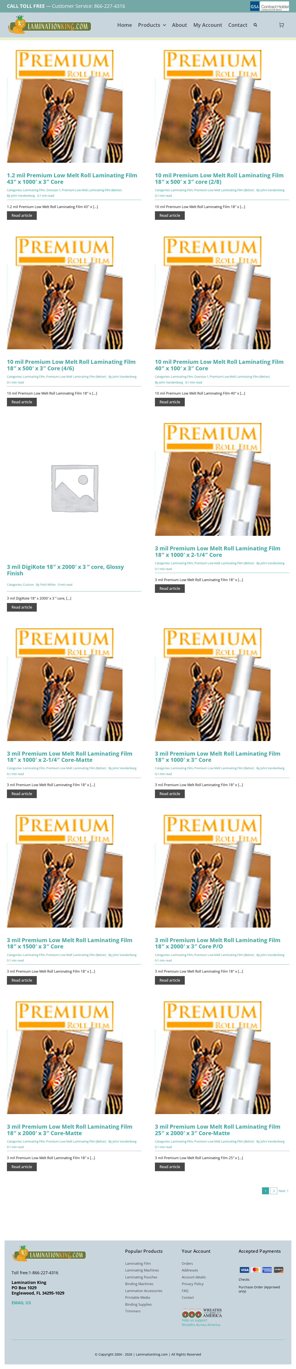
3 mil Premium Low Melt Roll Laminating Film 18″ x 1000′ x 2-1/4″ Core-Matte (70, 757)
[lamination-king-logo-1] (50, 16)
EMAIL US (21, 1302)
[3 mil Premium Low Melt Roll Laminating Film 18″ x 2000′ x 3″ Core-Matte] (65, 1000)
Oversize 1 (53, 190)
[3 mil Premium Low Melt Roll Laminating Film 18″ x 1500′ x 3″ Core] (65, 814)
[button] (255, 25)
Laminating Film (34, 190)
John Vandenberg (23, 195)
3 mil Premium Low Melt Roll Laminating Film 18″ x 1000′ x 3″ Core (218, 757)
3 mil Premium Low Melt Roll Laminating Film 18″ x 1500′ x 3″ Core (70, 943)
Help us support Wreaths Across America (201, 1322)
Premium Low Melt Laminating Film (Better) (92, 190)
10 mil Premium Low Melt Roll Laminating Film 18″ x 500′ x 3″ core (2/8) (219, 178)
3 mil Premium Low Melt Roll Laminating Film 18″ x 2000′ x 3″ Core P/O (218, 943)
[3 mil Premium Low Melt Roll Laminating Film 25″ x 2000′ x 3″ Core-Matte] (213, 1000)
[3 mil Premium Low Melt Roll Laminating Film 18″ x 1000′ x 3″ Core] (213, 627)
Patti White (48, 584)
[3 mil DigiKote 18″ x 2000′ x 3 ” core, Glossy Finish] (74, 422)
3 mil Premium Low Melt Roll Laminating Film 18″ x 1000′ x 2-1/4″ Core (218, 551)
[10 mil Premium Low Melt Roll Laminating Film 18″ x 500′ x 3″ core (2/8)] (213, 49)
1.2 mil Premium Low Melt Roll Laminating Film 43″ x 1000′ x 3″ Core (72, 178)
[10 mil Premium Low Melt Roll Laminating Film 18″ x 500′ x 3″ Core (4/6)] (65, 235)
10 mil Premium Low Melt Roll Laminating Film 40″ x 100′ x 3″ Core (219, 365)
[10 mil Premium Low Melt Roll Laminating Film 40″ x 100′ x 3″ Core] (213, 235)
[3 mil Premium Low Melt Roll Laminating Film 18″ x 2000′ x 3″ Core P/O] (213, 814)
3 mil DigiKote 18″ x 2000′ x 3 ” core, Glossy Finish (65, 570)
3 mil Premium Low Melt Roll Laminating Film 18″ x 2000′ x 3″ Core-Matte (70, 1130)
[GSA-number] (269, 3)
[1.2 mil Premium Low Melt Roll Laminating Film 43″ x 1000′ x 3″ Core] (65, 49)
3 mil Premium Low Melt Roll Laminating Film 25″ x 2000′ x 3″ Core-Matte (218, 1130)
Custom (28, 584)
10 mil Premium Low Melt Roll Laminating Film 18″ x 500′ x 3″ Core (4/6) (71, 365)
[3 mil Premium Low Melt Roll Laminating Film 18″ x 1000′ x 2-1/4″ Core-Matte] (65, 627)
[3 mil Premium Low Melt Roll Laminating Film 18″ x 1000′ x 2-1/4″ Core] (213, 422)
